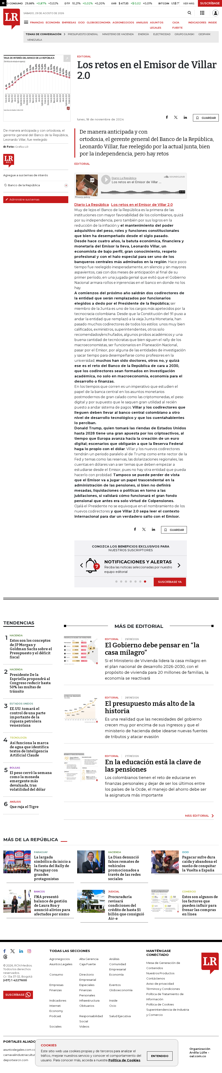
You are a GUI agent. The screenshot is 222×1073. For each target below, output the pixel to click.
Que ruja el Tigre (24, 807)
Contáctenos (155, 978)
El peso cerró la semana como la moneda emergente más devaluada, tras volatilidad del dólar (31, 781)
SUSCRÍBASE (210, 3)
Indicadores (57, 1000)
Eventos (115, 985)
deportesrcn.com (15, 1060)
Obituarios (86, 1005)
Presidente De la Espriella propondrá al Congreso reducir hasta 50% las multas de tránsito (30, 683)
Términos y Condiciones (163, 989)
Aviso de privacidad (160, 983)
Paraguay (41, 852)
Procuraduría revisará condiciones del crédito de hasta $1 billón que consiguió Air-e (126, 908)
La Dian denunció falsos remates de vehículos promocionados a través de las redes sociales (124, 868)
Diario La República (91, 205)
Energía (143, 34)
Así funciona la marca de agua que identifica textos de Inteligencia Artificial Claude (29, 749)
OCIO (81, 22)
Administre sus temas (24, 199)
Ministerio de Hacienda (118, 34)
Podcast (55, 1016)
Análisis (15, 801)
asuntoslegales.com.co (19, 1049)
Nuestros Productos (160, 973)
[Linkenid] (22, 952)
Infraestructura (89, 1000)
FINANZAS (37, 22)
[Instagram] (30, 952)
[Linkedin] (185, 118)
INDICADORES (197, 22)
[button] (80, 566)
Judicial (113, 891)
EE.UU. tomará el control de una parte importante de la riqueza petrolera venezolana (28, 717)
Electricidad (161, 34)
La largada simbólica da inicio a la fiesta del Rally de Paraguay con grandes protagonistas (52, 868)
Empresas (56, 985)
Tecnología (18, 737)
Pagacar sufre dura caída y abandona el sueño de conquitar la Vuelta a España (199, 863)
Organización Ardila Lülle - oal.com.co (199, 1052)
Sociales (55, 1026)
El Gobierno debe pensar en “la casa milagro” (152, 648)
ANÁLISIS (142, 22)
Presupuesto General (83, 34)
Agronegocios (59, 959)
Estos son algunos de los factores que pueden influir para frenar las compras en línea (200, 905)
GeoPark (205, 34)
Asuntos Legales (60, 964)
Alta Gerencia (88, 959)
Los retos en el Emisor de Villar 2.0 (142, 205)
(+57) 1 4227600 (15, 980)
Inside (113, 1000)
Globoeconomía (120, 990)
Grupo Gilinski (184, 34)
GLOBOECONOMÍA (99, 22)
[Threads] (7, 957)
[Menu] (26, 22)
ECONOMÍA (53, 22)
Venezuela (34, 40)
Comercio (189, 891)
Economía (116, 974)
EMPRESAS (69, 22)
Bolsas (15, 767)
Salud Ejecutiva (120, 1016)
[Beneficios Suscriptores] (202, 13)
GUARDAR (208, 118)
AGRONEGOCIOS (123, 22)
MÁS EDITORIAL (197, 815)
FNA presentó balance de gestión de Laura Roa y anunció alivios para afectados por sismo (52, 905)
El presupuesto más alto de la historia (150, 707)
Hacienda (16, 635)
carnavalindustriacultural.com (23, 1055)
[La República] (11, 26)
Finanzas (55, 990)
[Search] (189, 13)
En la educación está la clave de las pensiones (153, 765)
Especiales (86, 985)
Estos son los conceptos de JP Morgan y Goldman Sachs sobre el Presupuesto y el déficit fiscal (31, 648)
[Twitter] (176, 118)
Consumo (56, 974)
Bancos (39, 891)
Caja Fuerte (87, 964)
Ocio (185, 852)
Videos (84, 1026)
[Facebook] (167, 118)
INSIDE (212, 22)
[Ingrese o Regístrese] (215, 13)
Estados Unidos (21, 703)
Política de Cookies (124, 1060)
